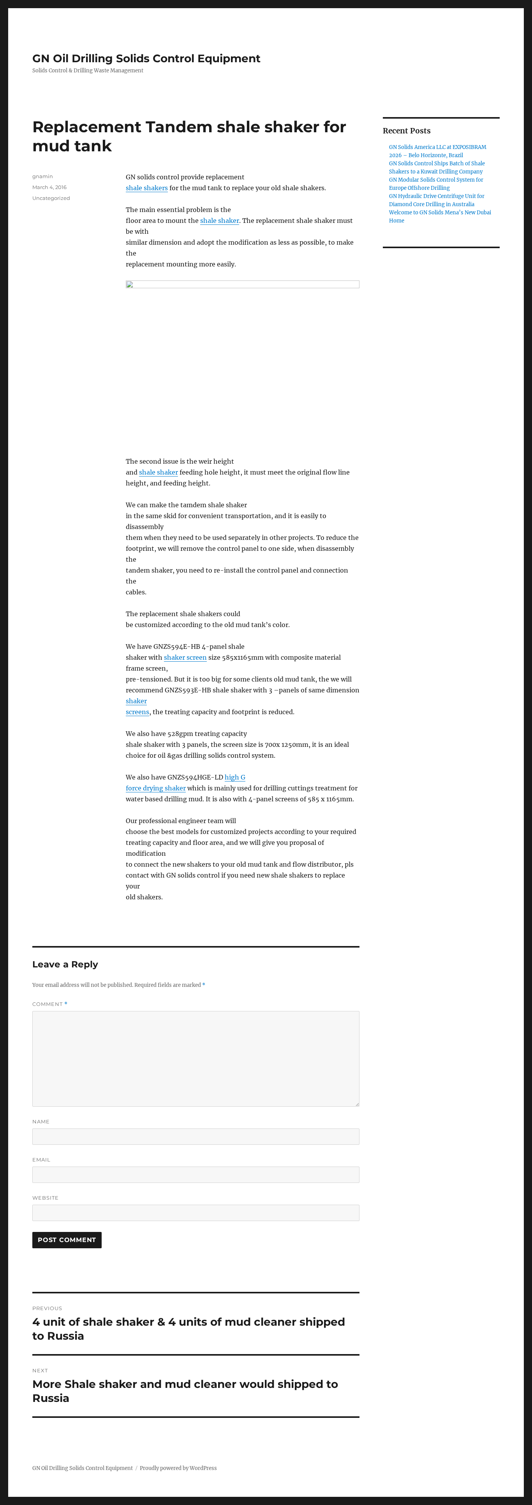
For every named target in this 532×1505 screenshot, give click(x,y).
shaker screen (185, 657)
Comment (50, 1004)
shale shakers (147, 188)
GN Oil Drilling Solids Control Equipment (146, 58)
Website (45, 1198)
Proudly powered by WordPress (178, 1468)
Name (41, 1121)
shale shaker (219, 220)
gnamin (42, 176)
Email (41, 1159)
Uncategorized (51, 198)
